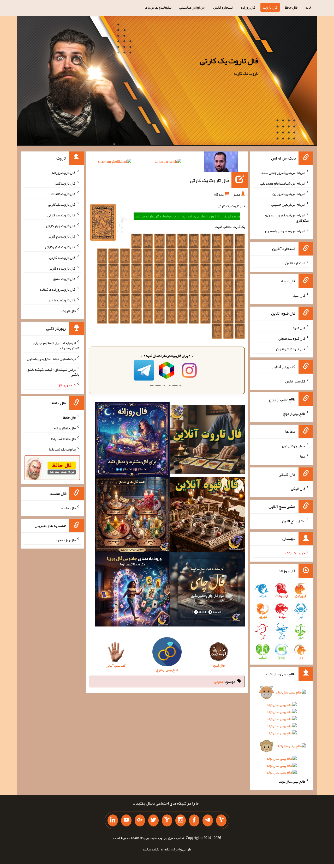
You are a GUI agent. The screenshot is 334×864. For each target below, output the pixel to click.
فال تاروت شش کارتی (60, 247)
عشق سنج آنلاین (293, 520)
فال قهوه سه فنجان (291, 338)
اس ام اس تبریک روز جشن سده (283, 172)
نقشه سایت (151, 849)
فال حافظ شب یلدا (63, 438)
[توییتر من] (153, 820)
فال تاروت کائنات (63, 193)
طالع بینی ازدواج (294, 413)
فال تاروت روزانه (64, 172)
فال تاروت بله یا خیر (62, 300)
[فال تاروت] (207, 440)
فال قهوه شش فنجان (290, 348)
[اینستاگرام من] (180, 820)
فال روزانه (248, 7)
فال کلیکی (298, 488)
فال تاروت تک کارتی (62, 204)
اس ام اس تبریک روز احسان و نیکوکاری (287, 217)
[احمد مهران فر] (221, 163)
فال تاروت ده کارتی (62, 268)
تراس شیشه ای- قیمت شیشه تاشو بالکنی (53, 372)
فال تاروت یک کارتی (229, 61)
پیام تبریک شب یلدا (62, 449)
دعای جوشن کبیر (293, 445)
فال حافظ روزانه (65, 428)
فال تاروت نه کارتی (62, 257)
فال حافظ (291, 7)
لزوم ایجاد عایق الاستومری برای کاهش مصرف (56, 345)
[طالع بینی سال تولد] (282, 734)
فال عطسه (68, 507)
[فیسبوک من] (194, 820)
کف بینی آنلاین (295, 381)
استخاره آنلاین (223, 7)
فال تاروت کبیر (65, 183)
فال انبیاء (299, 295)
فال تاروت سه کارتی (61, 215)
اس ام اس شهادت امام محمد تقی (282, 183)
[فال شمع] (132, 515)
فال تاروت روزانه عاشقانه (58, 289)
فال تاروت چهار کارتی (61, 225)
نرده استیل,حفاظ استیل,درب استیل (51, 358)
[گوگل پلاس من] (140, 820)
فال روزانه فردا (65, 540)
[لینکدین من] (113, 820)
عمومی (219, 681)
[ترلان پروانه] (168, 162)
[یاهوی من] (221, 820)
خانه (308, 7)
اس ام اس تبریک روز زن (288, 193)
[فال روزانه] (132, 440)
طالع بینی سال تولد (292, 781)
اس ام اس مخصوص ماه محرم (285, 230)
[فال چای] (207, 590)
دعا (302, 456)
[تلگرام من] (207, 820)
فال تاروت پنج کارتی (62, 236)
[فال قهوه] (207, 515)
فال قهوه (299, 327)
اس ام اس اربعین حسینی (288, 204)
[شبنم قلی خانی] (114, 162)
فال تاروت (270, 7)
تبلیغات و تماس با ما (158, 7)
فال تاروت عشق (64, 278)
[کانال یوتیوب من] (126, 820)
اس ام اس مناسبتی (192, 7)
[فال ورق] (132, 590)
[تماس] (167, 820)
